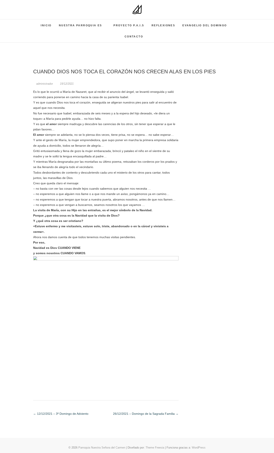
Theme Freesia (155, 447)
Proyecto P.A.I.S (128, 25)
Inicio (46, 25)
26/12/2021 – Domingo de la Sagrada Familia (146, 413)
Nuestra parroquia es (80, 25)
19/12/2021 (66, 83)
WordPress (199, 447)
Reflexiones (163, 25)
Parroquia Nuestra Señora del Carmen (101, 447)
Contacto (134, 36)
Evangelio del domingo (204, 25)
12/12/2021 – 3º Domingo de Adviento (60, 413)
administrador (44, 83)
